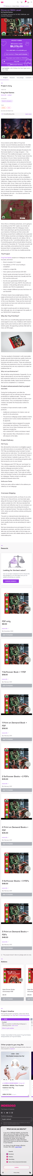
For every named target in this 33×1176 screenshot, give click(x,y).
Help (14, 1015)
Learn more (15, 1025)
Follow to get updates (8, 1028)
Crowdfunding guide (24, 1015)
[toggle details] (29, 1096)
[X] (4, 1113)
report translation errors (14, 1124)
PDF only (6, 621)
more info (3, 95)
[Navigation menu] (31, 2)
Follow (16, 61)
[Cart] (21, 2)
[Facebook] (2, 1113)
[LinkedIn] (12, 1113)
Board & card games (7, 101)
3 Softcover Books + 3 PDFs (15, 881)
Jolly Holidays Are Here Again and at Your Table (16, 69)
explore (12, 1048)
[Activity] (25, 2)
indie (9, 107)
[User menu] (28, 2)
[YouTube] (7, 1113)
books (3, 107)
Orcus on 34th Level (11, 10)
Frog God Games (8, 12)
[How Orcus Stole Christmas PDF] (12, 975)
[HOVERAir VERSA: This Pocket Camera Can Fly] (15, 1066)
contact (9, 95)
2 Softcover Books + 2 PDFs (15, 776)
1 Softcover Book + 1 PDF (14, 672)
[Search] (18, 2)
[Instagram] (9, 1113)
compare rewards (10, 581)
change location (24, 6)
